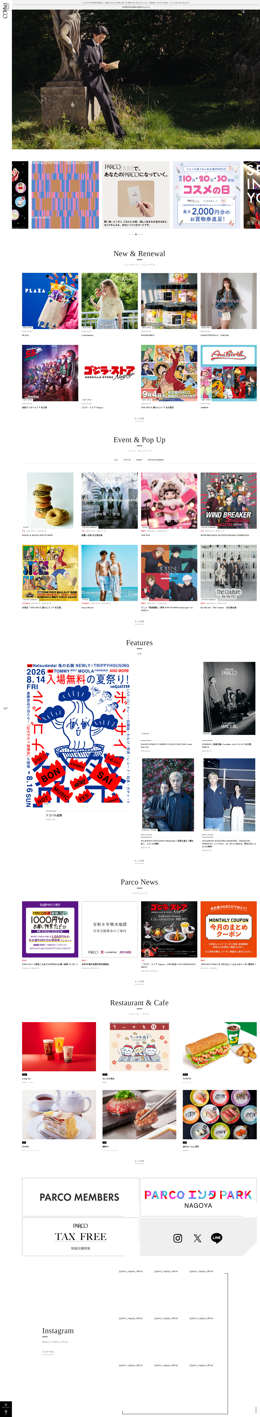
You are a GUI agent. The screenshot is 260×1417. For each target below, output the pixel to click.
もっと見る (139, 418)
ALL (116, 460)
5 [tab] (142, 234)
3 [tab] (136, 234)
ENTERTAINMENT (156, 460)
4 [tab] (139, 234)
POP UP (127, 460)
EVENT (139, 460)
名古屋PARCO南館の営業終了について (136, 7)
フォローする (48, 1352)
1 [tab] (130, 234)
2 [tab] (133, 234)
